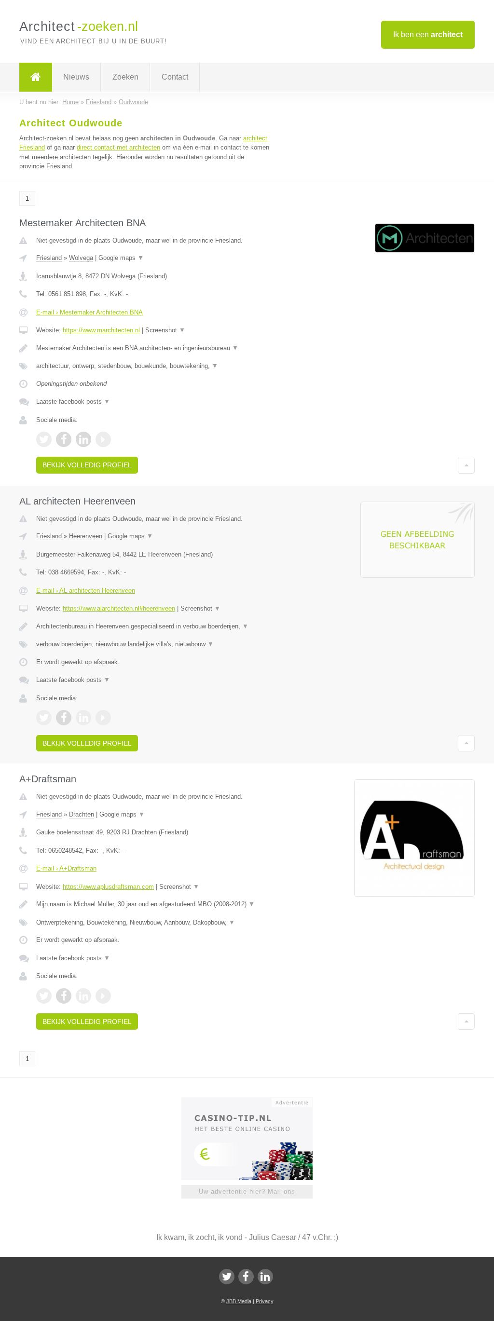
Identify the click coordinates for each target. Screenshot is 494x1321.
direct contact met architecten (118, 147)
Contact (175, 77)
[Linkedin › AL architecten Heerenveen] (83, 717)
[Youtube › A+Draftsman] (103, 996)
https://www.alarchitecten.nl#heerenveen (119, 608)
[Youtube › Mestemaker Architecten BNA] (103, 439)
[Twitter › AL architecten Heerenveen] (44, 717)
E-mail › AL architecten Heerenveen (85, 590)
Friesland (49, 257)
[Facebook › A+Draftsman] (63, 996)
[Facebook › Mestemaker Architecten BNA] (63, 439)
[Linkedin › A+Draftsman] (83, 996)
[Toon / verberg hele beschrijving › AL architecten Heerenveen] (153, 626)
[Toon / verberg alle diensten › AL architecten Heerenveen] (153, 644)
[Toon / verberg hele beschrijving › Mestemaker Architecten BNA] (153, 348)
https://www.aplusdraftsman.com (108, 886)
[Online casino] (253, 1101)
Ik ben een (428, 34)
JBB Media (238, 1301)
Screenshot (165, 330)
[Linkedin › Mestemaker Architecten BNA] (83, 439)
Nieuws (76, 77)
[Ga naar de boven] (466, 465)
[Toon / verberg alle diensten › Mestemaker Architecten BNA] (153, 366)
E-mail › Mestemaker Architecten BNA (89, 312)
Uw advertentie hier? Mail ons (247, 1191)
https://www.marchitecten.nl (101, 330)
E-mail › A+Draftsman (66, 868)
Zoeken (125, 77)
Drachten (81, 814)
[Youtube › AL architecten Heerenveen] (103, 717)
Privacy (265, 1301)
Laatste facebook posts (73, 401)
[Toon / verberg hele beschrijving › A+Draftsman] (153, 904)
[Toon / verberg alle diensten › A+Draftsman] (153, 922)
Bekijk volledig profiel (87, 465)
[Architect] (35, 77)
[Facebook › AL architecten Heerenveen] (63, 717)
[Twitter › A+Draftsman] (44, 996)
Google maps (121, 257)
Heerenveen (85, 536)
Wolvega (81, 257)
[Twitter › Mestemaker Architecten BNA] (44, 439)
